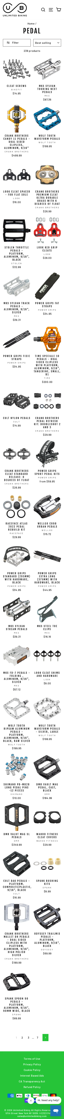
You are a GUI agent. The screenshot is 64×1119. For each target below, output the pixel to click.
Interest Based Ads (32, 1075)
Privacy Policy (32, 1064)
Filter (15, 42)
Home (31, 23)
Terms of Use (32, 1058)
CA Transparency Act (32, 1081)
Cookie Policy (32, 1069)
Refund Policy (32, 1086)
